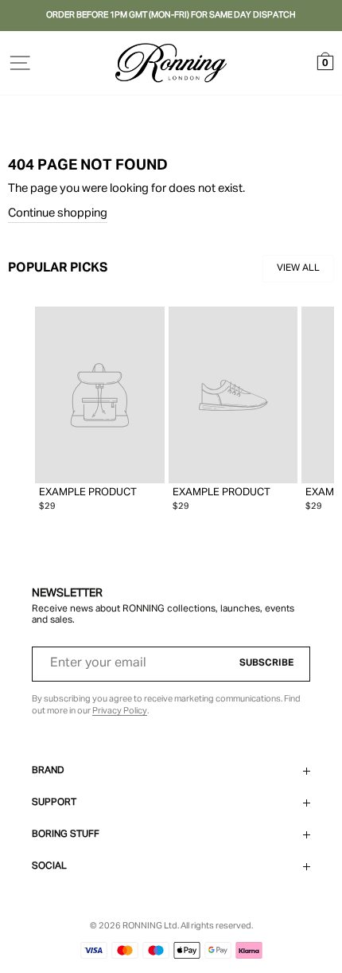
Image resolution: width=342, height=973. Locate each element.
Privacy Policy (119, 710)
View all (298, 268)
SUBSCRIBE (266, 663)
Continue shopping (57, 213)
